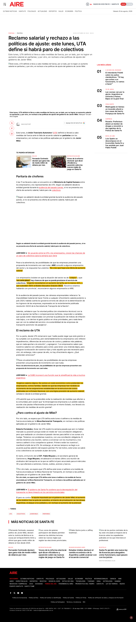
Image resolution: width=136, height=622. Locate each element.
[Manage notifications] (131, 617)
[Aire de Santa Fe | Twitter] (14, 593)
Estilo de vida (68, 581)
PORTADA (11, 33)
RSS (84, 602)
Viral (99, 581)
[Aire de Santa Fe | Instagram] (18, 593)
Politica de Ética (33, 597)
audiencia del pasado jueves (51, 187)
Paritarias (46, 514)
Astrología (107, 581)
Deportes (53, 11)
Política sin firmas (81, 597)
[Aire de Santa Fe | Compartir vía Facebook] (12, 128)
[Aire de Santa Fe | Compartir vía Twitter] (12, 123)
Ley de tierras (112, 584)
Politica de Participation (58, 602)
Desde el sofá (54, 581)
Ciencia (113, 579)
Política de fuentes (68, 597)
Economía (69, 11)
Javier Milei (34, 514)
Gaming (118, 581)
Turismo (91, 581)
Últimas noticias (10, 11)
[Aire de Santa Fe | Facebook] (11, 593)
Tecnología (80, 581)
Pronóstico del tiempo (84, 584)
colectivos (56, 190)
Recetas (43, 581)
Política (78, 11)
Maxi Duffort (26, 124)
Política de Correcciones (19, 597)
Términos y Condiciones (74, 602)
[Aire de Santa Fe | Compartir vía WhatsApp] (12, 133)
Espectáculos (21, 581)
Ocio (31, 584)
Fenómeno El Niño (66, 584)
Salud (60, 11)
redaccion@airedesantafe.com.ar (43, 610)
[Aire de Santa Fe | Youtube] (22, 593)
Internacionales (101, 579)
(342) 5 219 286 (27, 610)
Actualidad (42, 11)
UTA (55, 133)
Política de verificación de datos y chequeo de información (106, 597)
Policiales (32, 11)
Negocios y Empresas (18, 584)
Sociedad (39, 584)
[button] (4, 4)
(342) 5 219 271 (104, 608)
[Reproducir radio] (87, 4)
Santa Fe (22, 11)
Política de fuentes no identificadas (50, 597)
